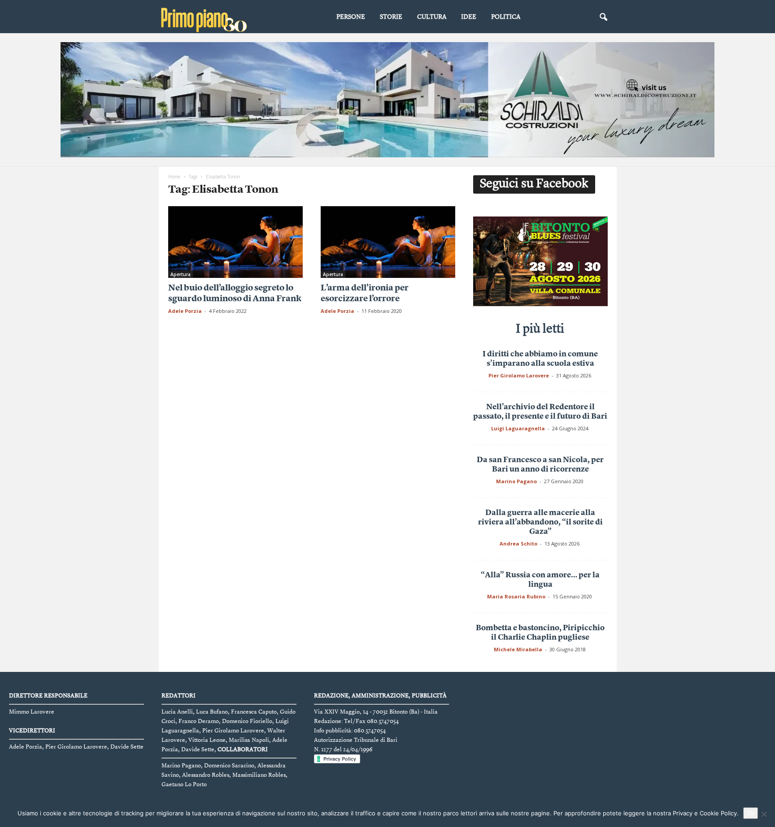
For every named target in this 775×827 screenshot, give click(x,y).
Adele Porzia (185, 310)
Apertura (180, 274)
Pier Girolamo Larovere (518, 375)
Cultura (431, 17)
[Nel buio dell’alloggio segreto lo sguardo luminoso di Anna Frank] (235, 242)
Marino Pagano (516, 481)
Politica (505, 17)
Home (174, 176)
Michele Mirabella (518, 649)
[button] (603, 17)
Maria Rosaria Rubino (516, 596)
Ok (750, 813)
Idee (468, 17)
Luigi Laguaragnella (518, 428)
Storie (391, 17)
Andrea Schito (518, 543)
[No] (763, 814)
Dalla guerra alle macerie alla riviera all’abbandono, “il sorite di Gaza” (540, 522)
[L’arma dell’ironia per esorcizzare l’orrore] (388, 242)
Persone (350, 17)
